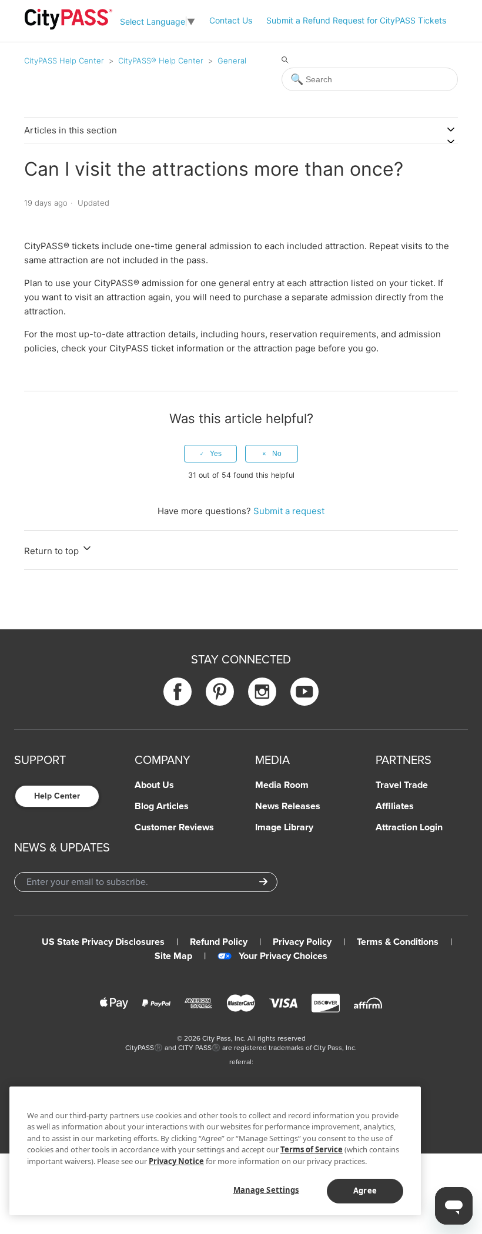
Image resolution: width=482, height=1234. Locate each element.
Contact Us (230, 20)
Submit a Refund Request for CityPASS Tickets (356, 20)
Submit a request (288, 511)
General (231, 60)
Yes (216, 454)
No (277, 454)
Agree (365, 1190)
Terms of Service (311, 1149)
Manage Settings (266, 1190)
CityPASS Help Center (64, 60)
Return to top (52, 550)
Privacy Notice (176, 1161)
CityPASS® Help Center (160, 60)
